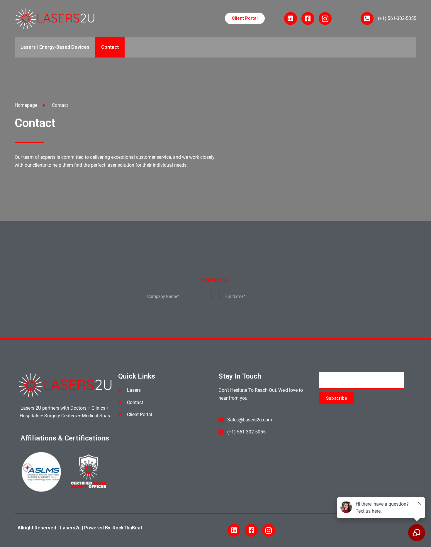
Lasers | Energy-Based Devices (55, 47)
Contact (110, 47)
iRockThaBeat (126, 528)
